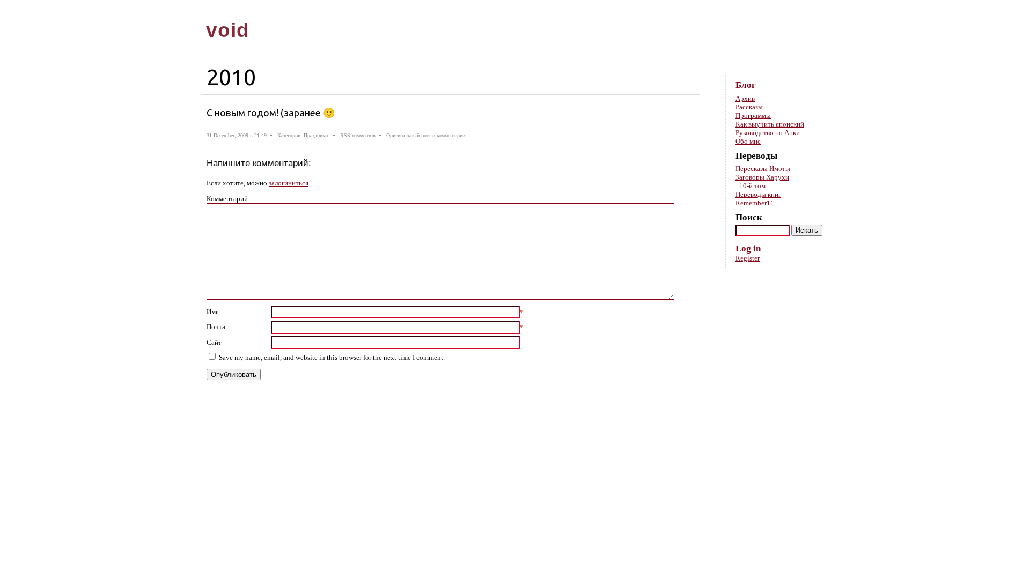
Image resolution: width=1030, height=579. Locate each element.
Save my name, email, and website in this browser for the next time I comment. (332, 357)
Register (747, 258)
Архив (745, 98)
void (227, 30)
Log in (748, 248)
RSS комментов (358, 135)
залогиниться (288, 183)
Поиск (748, 217)
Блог (745, 85)
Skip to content (812, 11)
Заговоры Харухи (762, 177)
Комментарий (227, 199)
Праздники (316, 135)
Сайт (214, 342)
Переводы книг (758, 194)
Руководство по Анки (767, 133)
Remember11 (754, 203)
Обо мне (748, 141)
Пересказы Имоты (762, 169)
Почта (216, 327)
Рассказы (749, 107)
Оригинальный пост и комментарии (425, 135)
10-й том (752, 186)
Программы (753, 116)
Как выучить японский (769, 124)
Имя (213, 312)
